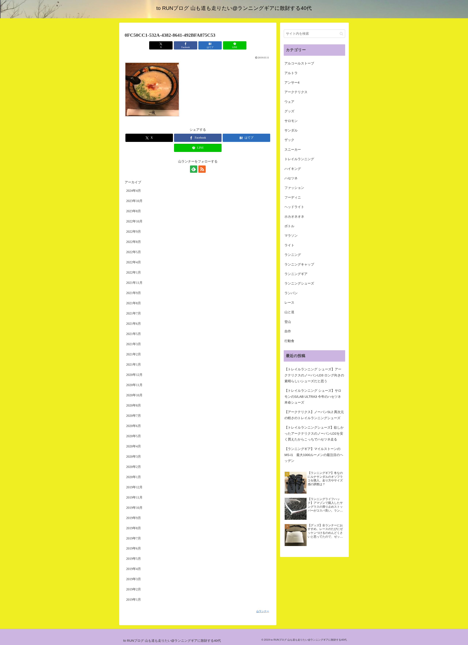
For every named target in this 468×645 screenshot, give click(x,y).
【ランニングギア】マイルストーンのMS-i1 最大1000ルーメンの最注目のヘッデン (313, 455)
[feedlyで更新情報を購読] (193, 169)
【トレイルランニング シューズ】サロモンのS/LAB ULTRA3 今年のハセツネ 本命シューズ (312, 396)
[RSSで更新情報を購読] (202, 169)
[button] (341, 34)
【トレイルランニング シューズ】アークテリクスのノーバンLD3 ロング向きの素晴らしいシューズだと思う (314, 375)
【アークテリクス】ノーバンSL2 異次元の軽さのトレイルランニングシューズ (314, 415)
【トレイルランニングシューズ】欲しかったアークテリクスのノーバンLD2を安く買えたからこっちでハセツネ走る (314, 433)
